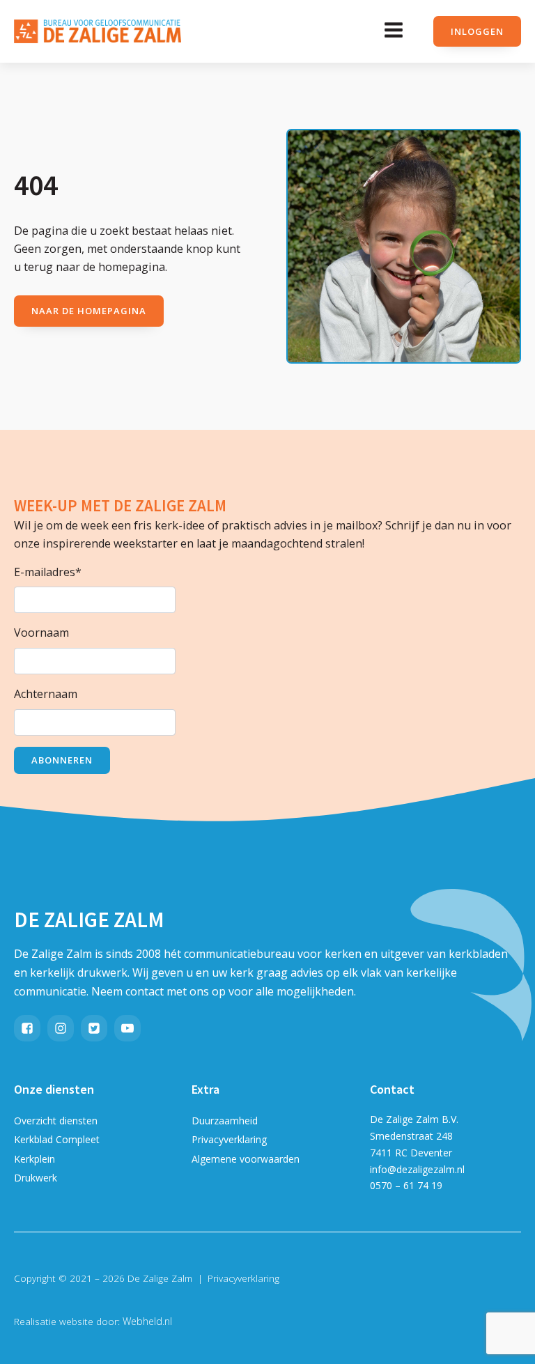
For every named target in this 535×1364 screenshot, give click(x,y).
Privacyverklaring (229, 1139)
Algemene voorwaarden (246, 1158)
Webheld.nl (147, 1321)
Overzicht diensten (56, 1120)
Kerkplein (34, 1158)
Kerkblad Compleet (57, 1139)
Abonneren (62, 760)
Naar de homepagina (88, 310)
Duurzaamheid (225, 1120)
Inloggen (477, 31)
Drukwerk (35, 1177)
